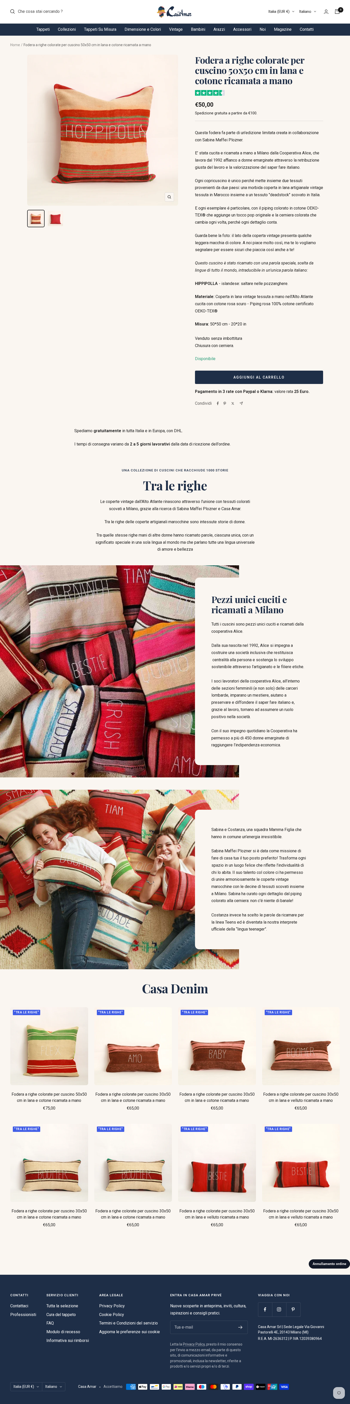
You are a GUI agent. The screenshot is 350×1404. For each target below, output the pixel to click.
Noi (263, 29)
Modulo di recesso (63, 1331)
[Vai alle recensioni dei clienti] (210, 93)
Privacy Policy (112, 1305)
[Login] (326, 11)
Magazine (283, 29)
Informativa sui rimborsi (67, 1340)
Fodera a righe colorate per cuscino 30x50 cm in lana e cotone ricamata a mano (133, 1097)
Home (15, 45)
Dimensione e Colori (143, 29)
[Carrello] (337, 11)
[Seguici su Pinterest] (293, 1309)
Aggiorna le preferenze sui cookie (129, 1331)
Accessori (242, 29)
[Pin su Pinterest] (224, 403)
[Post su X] (233, 403)
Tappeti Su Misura (100, 29)
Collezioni (67, 29)
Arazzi (219, 29)
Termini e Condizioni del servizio (128, 1323)
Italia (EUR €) (279, 11)
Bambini (198, 29)
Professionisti (23, 1314)
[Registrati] (240, 1327)
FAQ (50, 1323)
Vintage (176, 29)
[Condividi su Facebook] (218, 403)
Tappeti (43, 29)
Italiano (305, 11)
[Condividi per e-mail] (241, 403)
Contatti (307, 29)
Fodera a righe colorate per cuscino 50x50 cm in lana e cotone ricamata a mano (49, 1097)
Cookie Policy (111, 1314)
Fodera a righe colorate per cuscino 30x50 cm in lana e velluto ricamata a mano (300, 1097)
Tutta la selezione (62, 1305)
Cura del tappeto (61, 1314)
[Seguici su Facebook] (265, 1309)
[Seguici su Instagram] (279, 1309)
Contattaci (19, 1305)
